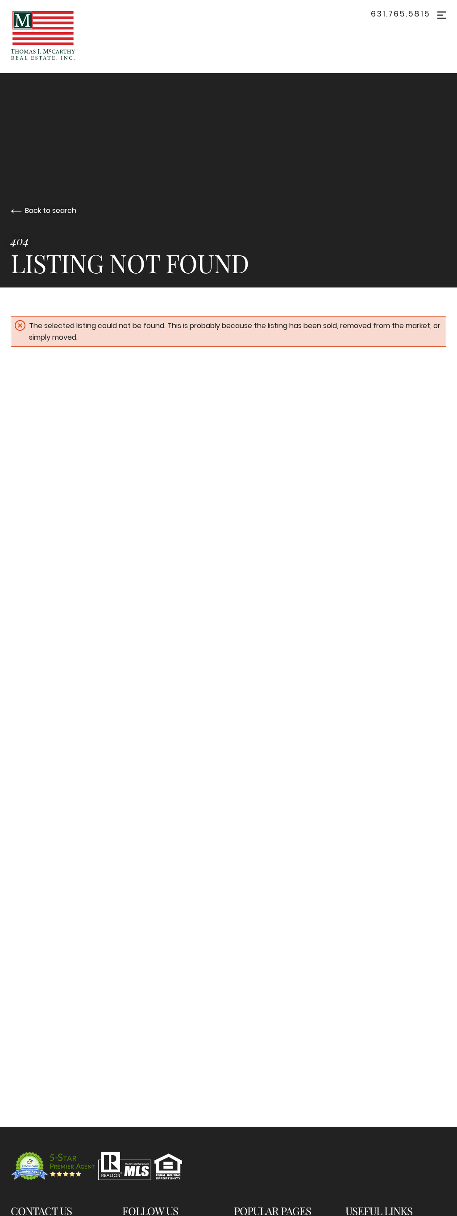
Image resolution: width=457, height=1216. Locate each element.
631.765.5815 (400, 14)
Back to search (50, 210)
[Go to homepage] (56, 36)
